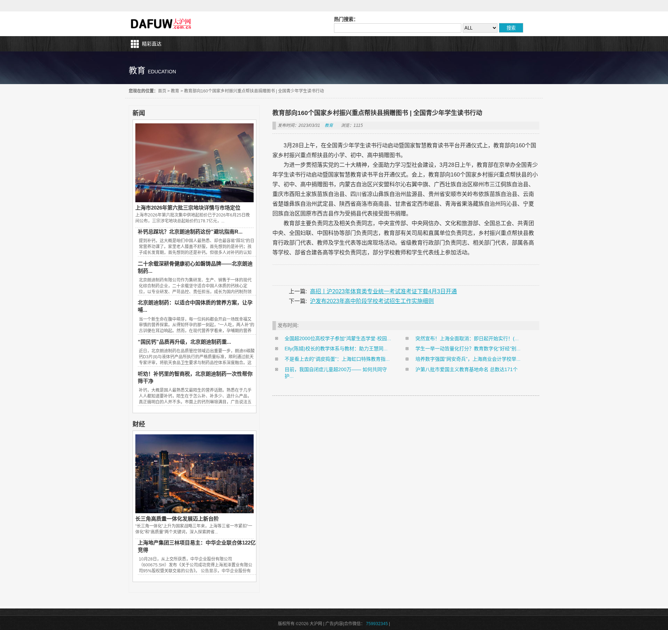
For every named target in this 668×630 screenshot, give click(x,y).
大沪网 (161, 23)
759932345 (377, 623)
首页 (162, 91)
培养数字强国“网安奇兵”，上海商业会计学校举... (467, 359)
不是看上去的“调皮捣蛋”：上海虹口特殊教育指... (337, 359)
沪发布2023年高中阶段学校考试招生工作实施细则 (372, 301)
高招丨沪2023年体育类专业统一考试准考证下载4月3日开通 (383, 291)
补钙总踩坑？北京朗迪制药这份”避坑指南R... (190, 232)
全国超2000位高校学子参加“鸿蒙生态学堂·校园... (338, 338)
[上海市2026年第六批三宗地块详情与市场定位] (194, 200)
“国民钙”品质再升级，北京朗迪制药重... (184, 342)
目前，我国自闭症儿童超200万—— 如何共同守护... (336, 373)
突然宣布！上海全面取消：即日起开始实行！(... (467, 338)
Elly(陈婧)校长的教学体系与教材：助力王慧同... (336, 348)
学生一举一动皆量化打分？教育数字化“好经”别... (467, 348)
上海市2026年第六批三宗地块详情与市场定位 (187, 208)
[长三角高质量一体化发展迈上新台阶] (194, 511)
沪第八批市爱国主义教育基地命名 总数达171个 (466, 369)
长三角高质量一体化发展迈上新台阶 (177, 519)
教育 (175, 91)
